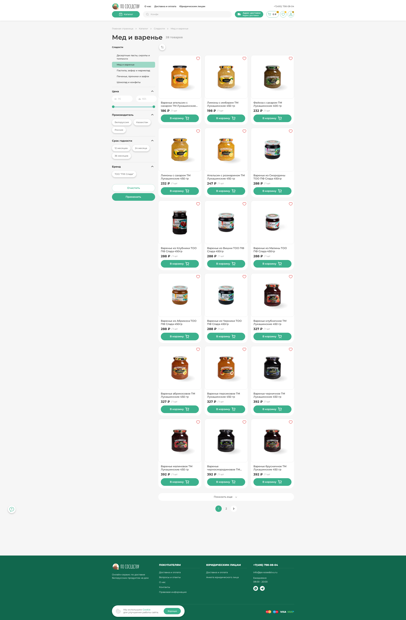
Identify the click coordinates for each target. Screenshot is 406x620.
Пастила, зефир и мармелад (133, 70)
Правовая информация (173, 592)
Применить (134, 196)
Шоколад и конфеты (129, 82)
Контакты (164, 587)
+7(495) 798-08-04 (284, 6)
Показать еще (223, 496)
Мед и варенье (125, 64)
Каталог (128, 14)
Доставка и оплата (165, 6)
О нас (147, 6)
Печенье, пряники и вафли (133, 76)
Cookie (147, 609)
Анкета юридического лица (222, 577)
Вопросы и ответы (170, 577)
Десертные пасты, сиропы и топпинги (133, 57)
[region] (225, 49)
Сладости (117, 47)
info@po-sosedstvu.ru (265, 572)
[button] (249, 14)
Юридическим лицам (192, 6)
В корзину (177, 118)
